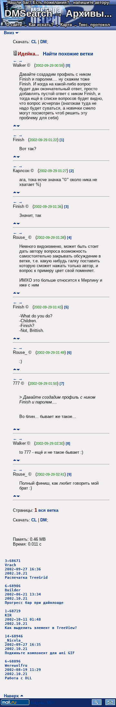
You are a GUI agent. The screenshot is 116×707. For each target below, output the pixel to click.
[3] (66, 206)
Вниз (7, 32)
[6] (69, 352)
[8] (68, 443)
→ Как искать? (38, 24)
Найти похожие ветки (68, 53)
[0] (68, 65)
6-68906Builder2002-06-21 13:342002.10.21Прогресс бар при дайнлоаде (34, 594)
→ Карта (63, 24)
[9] (69, 474)
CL (34, 41)
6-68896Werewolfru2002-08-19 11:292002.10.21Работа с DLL (23, 669)
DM (43, 41)
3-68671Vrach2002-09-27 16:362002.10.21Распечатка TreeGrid (26, 569)
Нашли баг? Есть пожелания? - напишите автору (58, 2)
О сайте (14, 24)
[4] (69, 237)
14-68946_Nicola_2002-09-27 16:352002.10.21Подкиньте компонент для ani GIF (40, 644)
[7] (62, 383)
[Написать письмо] (110, 703)
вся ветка (48, 510)
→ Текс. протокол (91, 24)
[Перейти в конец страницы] (18, 125)
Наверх (10, 695)
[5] (66, 307)
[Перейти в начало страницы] (14, 125)
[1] (62, 140)
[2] (71, 171)
